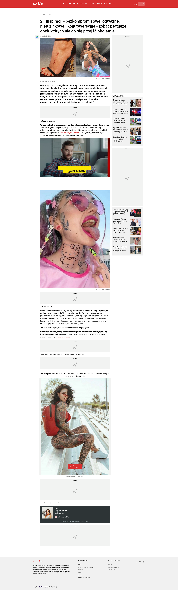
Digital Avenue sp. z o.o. (81, 521)
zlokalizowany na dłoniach (69, 133)
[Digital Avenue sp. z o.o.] (43, 587)
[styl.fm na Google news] (37, 37)
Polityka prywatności (84, 577)
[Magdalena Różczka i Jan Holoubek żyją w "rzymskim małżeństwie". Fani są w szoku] (135, 222)
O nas (79, 564)
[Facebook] (137, 562)
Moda (99, 4)
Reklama (80, 570)
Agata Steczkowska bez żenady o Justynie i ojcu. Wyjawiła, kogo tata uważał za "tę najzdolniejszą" (120, 130)
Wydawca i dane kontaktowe (86, 567)
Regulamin (81, 575)
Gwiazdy (67, 4)
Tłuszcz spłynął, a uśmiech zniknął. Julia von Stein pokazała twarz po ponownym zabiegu (120, 102)
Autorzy (80, 572)
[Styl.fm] (40, 4)
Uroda (75, 4)
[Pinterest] (143, 562)
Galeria (75, 466)
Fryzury (83, 4)
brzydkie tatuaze (45, 503)
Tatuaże (50, 15)
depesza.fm (111, 570)
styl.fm (110, 564)
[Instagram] (140, 562)
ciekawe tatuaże (55, 503)
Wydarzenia (109, 4)
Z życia (92, 4)
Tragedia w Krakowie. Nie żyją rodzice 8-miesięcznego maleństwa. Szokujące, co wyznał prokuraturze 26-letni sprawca (120, 139)
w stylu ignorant (63, 337)
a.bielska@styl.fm (63, 517)
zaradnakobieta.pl (113, 567)
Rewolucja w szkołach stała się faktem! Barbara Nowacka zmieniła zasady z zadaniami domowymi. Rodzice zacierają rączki (120, 230)
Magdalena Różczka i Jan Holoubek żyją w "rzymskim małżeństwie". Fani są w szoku (120, 221)
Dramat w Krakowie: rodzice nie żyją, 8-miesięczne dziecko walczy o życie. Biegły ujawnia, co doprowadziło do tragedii (120, 120)
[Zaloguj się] (135, 3)
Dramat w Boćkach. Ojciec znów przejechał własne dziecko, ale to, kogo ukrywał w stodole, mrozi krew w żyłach (120, 111)
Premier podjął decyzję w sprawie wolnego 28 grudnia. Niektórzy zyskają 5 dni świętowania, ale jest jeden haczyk (120, 212)
